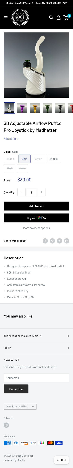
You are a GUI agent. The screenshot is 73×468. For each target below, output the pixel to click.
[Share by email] (66, 241)
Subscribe (16, 389)
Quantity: (9, 192)
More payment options (36, 228)
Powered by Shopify (14, 460)
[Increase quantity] (41, 192)
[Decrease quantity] (21, 192)
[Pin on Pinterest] (52, 241)
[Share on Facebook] (45, 241)
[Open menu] (5, 17)
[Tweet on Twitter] (59, 241)
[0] (66, 17)
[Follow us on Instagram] (6, 425)
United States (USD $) (17, 406)
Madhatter (11, 138)
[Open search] (51, 17)
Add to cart (36, 206)
